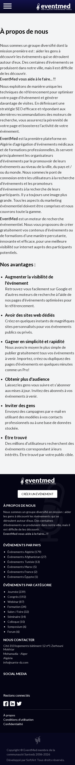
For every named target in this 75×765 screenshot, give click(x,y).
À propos (9, 715)
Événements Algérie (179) (24, 552)
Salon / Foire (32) (18, 611)
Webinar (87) (16, 601)
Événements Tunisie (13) (24, 562)
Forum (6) (14, 631)
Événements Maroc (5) (22, 566)
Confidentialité (13, 724)
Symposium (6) (17, 626)
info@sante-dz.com (15, 662)
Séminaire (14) (17, 616)
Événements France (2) (22, 571)
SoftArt (31, 760)
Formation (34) (17, 606)
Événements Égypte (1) (23, 576)
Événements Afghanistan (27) (27, 557)
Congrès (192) (17, 596)
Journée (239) (16, 591)
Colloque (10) (16, 621)
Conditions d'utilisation (18, 719)
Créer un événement (37, 494)
